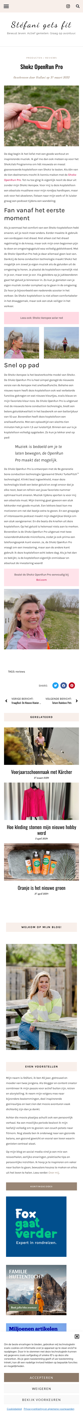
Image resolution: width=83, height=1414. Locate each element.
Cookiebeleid (14, 1408)
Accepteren (41, 1377)
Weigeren (41, 1388)
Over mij (54, 1172)
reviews (20, 671)
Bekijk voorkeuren (41, 1400)
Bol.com (41, 580)
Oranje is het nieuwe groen (41, 887)
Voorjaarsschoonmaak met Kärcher (41, 771)
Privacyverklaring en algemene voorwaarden (49, 1408)
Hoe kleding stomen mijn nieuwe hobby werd (41, 829)
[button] (77, 1337)
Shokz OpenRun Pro (41, 66)
